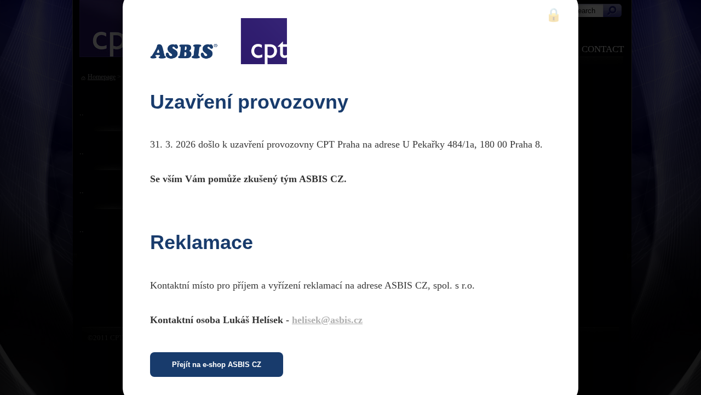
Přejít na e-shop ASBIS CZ (216, 364)
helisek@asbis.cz (327, 319)
